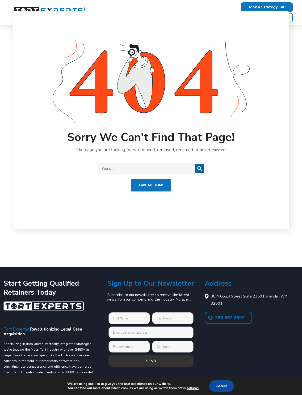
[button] (267, 7)
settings (193, 388)
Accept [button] (221, 386)
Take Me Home (151, 185)
